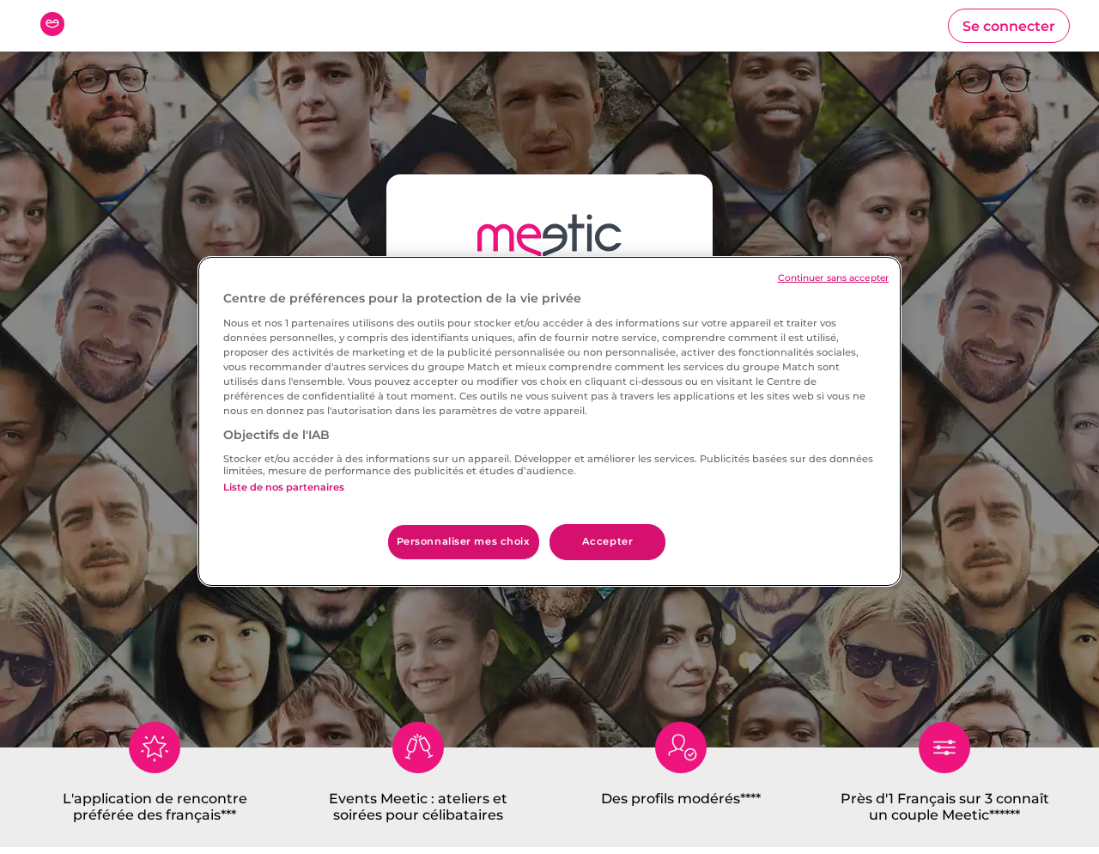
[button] (1009, 26)
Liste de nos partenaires (283, 487)
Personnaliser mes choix (464, 541)
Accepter (608, 541)
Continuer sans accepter (833, 278)
